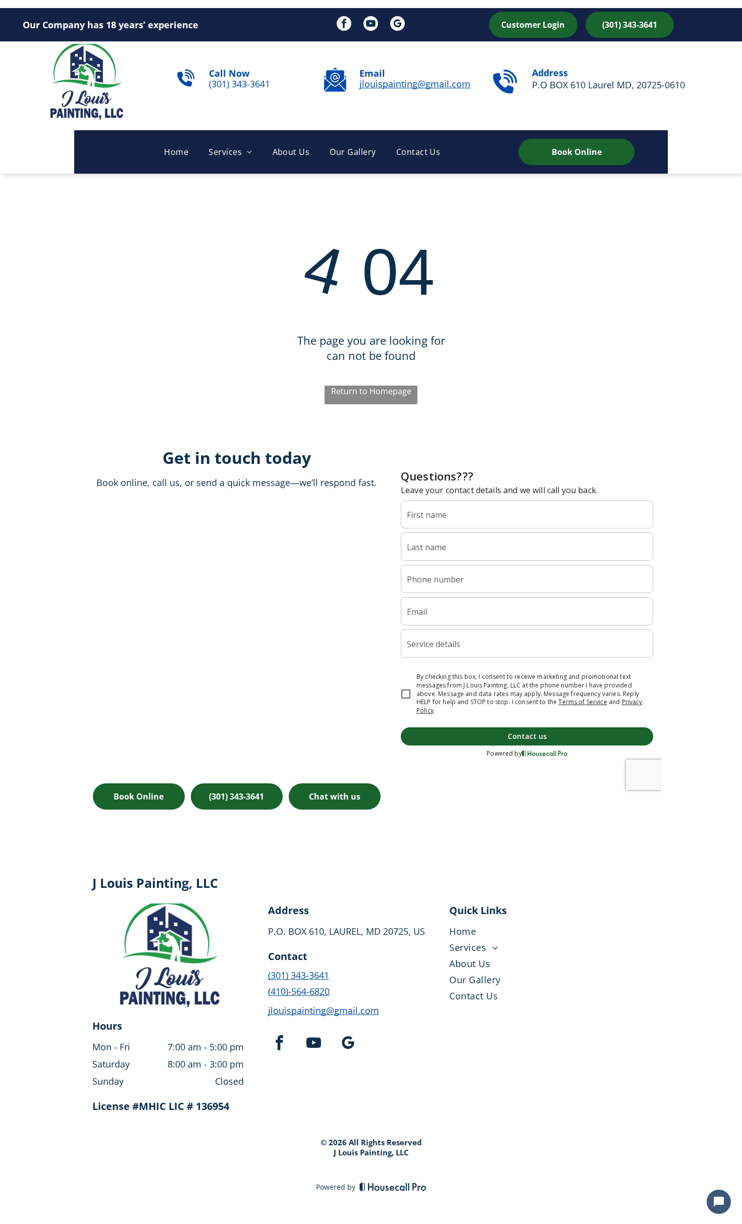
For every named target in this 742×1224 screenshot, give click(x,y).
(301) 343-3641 (239, 84)
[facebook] (344, 24)
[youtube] (370, 24)
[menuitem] (176, 152)
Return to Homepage (371, 391)
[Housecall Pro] (393, 1187)
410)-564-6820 (300, 991)
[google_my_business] (397, 24)
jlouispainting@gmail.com (414, 84)
